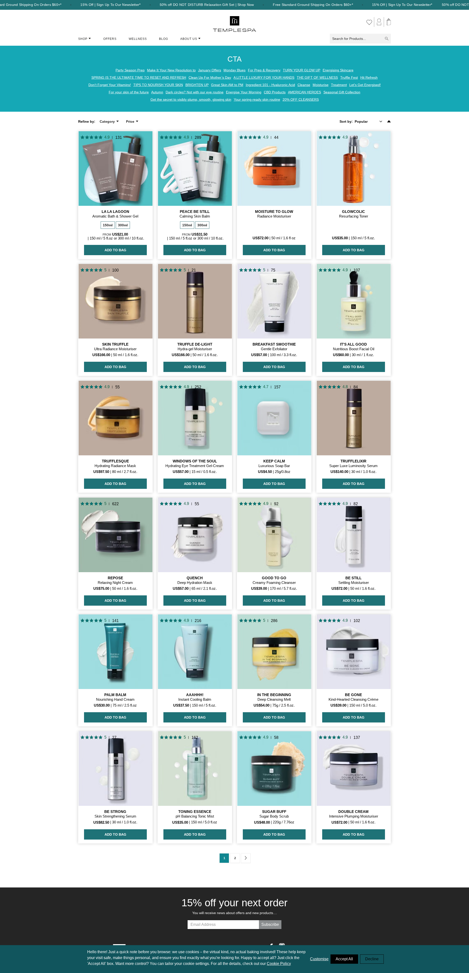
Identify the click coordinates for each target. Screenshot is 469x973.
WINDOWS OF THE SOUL (195, 461)
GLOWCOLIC (353, 211)
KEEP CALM (274, 461)
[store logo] (235, 22)
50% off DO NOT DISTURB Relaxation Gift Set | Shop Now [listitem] (207, 5)
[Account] (379, 22)
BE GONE (353, 695)
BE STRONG (115, 811)
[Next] (246, 858)
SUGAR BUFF (274, 811)
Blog (163, 39)
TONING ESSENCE (194, 811)
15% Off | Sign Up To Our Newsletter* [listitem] (110, 5)
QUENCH (195, 578)
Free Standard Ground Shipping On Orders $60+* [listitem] (313, 5)
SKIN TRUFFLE (115, 344)
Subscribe (270, 924)
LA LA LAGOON (115, 211)
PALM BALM (115, 695)
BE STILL (353, 578)
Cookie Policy (279, 964)
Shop (82, 39)
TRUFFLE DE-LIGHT (194, 344)
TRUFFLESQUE (115, 461)
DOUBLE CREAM (353, 811)
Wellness (138, 39)
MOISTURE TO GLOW (274, 211)
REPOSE (115, 578)
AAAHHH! (194, 695)
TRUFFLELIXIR (353, 461)
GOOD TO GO (274, 578)
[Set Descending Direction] (389, 121)
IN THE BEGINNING (274, 695)
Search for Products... (349, 39)
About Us (188, 39)
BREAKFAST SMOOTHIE (274, 344)
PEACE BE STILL (195, 211)
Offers (110, 39)
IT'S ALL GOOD (353, 344)
